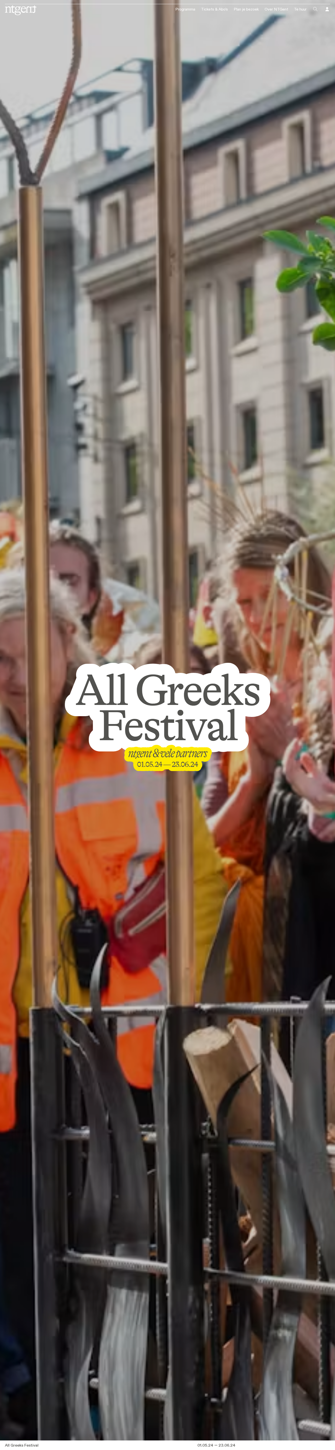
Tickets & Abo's (214, 9)
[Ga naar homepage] (20, 9)
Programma (185, 9)
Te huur (300, 9)
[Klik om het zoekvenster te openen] (315, 9)
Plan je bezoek (246, 9)
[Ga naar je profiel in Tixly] (327, 9)
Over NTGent (276, 9)
